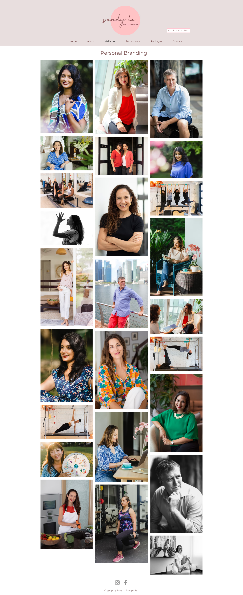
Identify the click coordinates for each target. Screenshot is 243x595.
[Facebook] (125, 582)
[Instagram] (117, 582)
